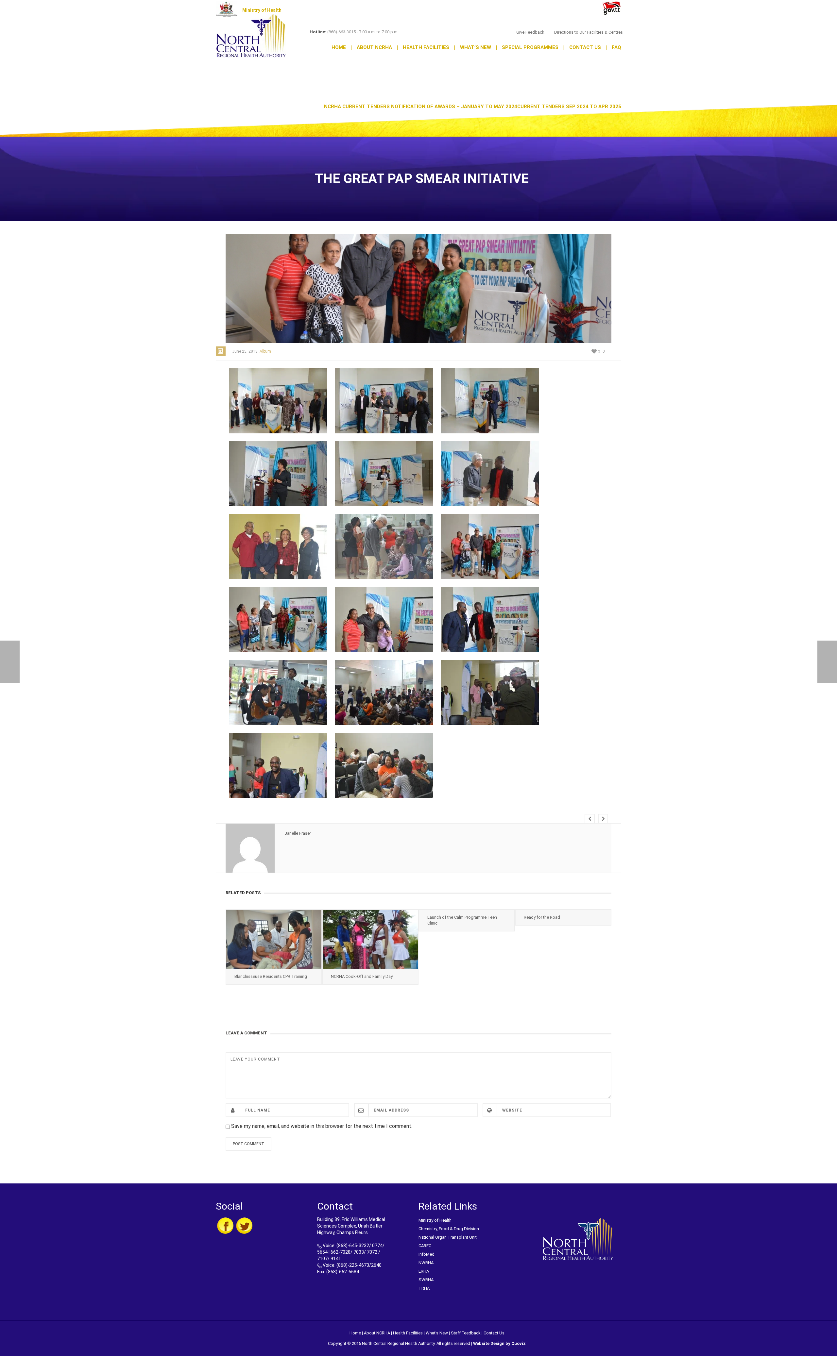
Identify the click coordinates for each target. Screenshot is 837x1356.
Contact (491, 1333)
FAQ (616, 47)
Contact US (588, 47)
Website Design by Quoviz (499, 1343)
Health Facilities (429, 47)
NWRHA (426, 1262)
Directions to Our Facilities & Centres (588, 32)
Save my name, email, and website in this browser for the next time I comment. (321, 1126)
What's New (437, 1333)
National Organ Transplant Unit (447, 1237)
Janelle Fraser (297, 833)
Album (265, 351)
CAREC (424, 1245)
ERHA (423, 1271)
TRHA (424, 1288)
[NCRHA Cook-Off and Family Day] (370, 939)
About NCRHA (377, 47)
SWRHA (426, 1279)
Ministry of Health (435, 1220)
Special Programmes (533, 47)
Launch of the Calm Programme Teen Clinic (462, 920)
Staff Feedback (466, 1333)
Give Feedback (530, 32)
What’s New (478, 47)
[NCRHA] (251, 35)
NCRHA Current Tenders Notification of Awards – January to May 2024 (420, 106)
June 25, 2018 (245, 351)
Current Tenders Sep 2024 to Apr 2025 (569, 106)
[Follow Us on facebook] (225, 1225)
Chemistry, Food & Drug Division (448, 1228)
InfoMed (426, 1254)
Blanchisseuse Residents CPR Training (270, 976)
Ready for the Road (542, 917)
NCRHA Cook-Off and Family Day (362, 976)
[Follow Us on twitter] (244, 1225)
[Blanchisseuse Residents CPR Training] (273, 939)
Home (342, 47)
